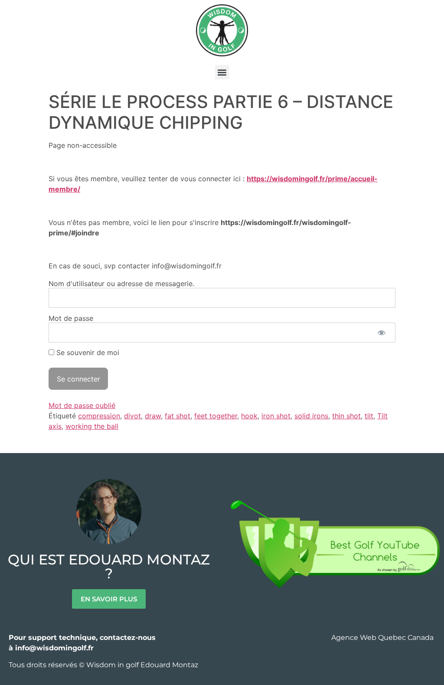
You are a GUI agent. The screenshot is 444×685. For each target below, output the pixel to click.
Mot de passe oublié (82, 405)
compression (99, 415)
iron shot (276, 415)
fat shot (177, 415)
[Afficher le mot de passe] (381, 332)
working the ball (91, 426)
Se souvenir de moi (86, 352)
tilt (369, 415)
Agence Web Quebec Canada (383, 637)
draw (153, 415)
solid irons (311, 415)
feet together (215, 415)
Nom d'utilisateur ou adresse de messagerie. (121, 283)
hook (249, 415)
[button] (222, 72)
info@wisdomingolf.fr (54, 648)
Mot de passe (71, 317)
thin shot (346, 415)
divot (132, 415)
